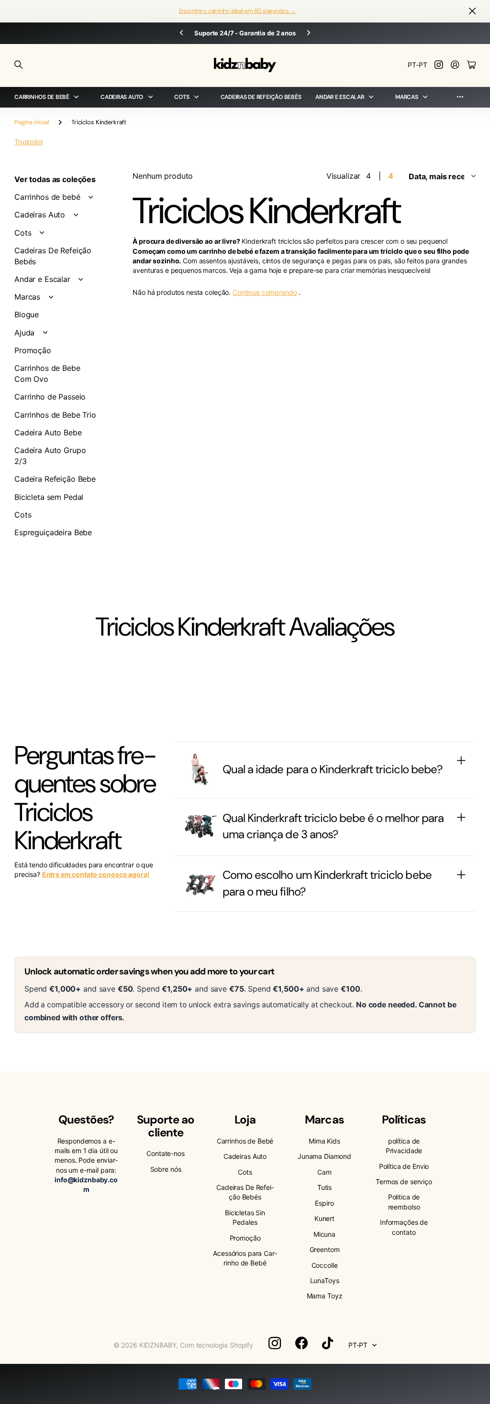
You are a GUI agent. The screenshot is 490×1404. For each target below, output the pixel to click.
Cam (324, 1172)
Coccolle (325, 1265)
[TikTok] (327, 1343)
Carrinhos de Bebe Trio (55, 415)
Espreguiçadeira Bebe (53, 532)
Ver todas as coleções (55, 179)
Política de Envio (404, 1166)
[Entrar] (455, 65)
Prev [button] (181, 33)
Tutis (324, 1187)
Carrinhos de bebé (41, 97)
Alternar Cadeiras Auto (75, 215)
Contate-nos (165, 1153)
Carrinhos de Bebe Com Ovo (47, 373)
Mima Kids (324, 1141)
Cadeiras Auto (121, 97)
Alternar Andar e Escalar (80, 279)
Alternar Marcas (50, 297)
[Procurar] (18, 65)
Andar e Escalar (339, 97)
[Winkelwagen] (471, 65)
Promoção (32, 350)
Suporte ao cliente (165, 1125)
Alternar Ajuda (45, 332)
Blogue (26, 314)
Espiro (324, 1203)
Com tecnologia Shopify (216, 1345)
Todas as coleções (78, 97)
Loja (245, 1119)
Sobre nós (165, 1169)
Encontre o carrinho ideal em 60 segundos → (237, 11)
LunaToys (324, 1280)
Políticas (403, 1119)
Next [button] (309, 33)
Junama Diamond (324, 1156)
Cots (22, 233)
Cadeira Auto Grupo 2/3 (50, 455)
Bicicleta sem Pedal (48, 497)
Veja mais (460, 97)
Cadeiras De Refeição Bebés (261, 97)
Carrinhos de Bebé (245, 1141)
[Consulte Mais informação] (438, 65)
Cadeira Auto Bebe (48, 432)
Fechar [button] (472, 11)
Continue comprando (265, 292)
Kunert (324, 1218)
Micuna (324, 1234)
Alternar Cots (41, 232)
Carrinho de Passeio (50, 396)
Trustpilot (28, 142)
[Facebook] (301, 1343)
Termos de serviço (404, 1181)
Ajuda (24, 332)
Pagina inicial (31, 122)
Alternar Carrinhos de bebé (90, 197)
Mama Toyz (325, 1296)
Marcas (406, 97)
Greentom (325, 1249)
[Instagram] (274, 1343)
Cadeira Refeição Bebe (55, 479)
